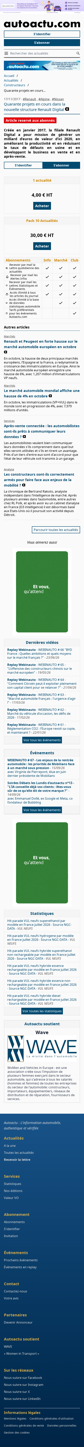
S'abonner (42, 42)
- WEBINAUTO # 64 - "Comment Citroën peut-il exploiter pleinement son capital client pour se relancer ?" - (42, 684)
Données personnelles (61, 1425)
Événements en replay (20, 1267)
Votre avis (11, 1298)
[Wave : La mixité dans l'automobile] (42, 1048)
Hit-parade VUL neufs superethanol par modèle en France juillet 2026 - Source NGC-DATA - (39, 925)
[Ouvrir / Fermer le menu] (7, 53)
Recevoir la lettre (17, 1159)
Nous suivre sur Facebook (23, 1378)
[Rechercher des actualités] (78, 53)
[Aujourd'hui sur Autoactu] (42, 24)
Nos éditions (13, 1191)
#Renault (29, 99)
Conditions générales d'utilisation (51, 1418)
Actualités (11, 80)
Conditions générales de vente (24, 1425)
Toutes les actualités (19, 1152)
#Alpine (44, 99)
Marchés (9, 336)
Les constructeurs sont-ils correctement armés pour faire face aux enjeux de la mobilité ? (39, 480)
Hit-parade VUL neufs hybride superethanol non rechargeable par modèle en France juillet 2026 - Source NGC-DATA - (41, 955)
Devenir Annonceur (18, 1322)
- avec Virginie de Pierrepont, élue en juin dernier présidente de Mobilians (40, 768)
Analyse (9, 469)
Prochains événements (21, 1260)
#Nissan (58, 99)
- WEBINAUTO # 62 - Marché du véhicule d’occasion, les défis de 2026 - (39, 714)
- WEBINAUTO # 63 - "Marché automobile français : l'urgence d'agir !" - (41, 699)
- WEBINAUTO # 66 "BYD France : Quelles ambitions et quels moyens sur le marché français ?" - (39, 654)
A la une (10, 1145)
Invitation (11, 1236)
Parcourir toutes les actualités (56, 530)
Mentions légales (15, 1418)
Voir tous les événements (42, 740)
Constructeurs (14, 85)
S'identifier (42, 34)
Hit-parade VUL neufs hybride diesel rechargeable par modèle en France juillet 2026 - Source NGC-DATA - (42, 1000)
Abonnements (14, 1222)
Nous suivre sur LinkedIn (22, 1399)
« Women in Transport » (21, 1353)
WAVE (8, 1346)
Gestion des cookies (17, 1432)
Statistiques (12, 1184)
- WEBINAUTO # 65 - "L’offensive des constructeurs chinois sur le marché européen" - (39, 669)
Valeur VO (11, 1198)
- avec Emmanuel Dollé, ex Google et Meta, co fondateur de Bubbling (40, 792)
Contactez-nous (15, 1291)
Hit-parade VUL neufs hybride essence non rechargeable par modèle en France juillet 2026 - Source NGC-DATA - (42, 985)
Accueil (9, 76)
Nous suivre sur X (17, 1392)
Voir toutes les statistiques (42, 1011)
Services (9, 421)
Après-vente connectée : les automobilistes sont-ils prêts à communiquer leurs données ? (42, 431)
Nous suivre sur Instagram (23, 1385)
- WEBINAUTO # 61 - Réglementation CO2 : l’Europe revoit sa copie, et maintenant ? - (41, 729)
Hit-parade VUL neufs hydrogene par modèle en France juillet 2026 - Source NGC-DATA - (41, 940)
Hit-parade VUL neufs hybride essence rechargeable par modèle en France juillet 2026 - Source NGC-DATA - (42, 970)
